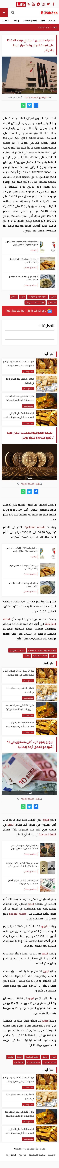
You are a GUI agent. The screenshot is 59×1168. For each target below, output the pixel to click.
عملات (6, 21)
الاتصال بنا (11, 1155)
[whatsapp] (23, 105)
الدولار (13, 296)
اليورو (46, 819)
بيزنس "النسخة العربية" (30, 484)
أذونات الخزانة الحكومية (35, 302)
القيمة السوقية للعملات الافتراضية (42, 650)
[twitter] (29, 105)
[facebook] (36, 105)
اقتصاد (52, 21)
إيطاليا (19, 1057)
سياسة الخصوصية (37, 1155)
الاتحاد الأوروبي (50, 1062)
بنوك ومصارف (30, 21)
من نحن (22, 1155)
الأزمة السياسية (47, 834)
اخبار (43, 21)
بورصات (16, 21)
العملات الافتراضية (17, 650)
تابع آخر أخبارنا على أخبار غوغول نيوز (26, 310)
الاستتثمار (52, 302)
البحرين (53, 296)
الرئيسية (55, 27)
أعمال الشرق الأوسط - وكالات (37, 97)
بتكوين (53, 655)
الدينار (22, 296)
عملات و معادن (43, 27)
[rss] (28, 3)
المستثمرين (18, 1062)
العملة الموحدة (18, 913)
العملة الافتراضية (34, 527)
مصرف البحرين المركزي (38, 296)
